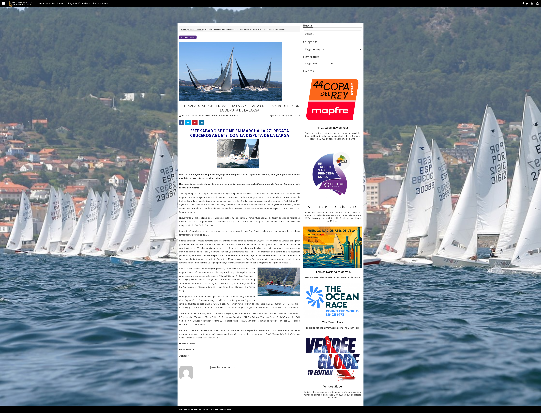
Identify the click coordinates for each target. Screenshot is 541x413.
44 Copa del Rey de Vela (332, 128)
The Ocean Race (332, 322)
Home (184, 29)
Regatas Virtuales (78, 3)
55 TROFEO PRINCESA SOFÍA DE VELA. (332, 207)
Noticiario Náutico (195, 29)
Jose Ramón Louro (194, 115)
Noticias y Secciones (51, 3)
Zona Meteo (100, 3)
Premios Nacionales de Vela (332, 272)
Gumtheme (226, 409)
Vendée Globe (332, 386)
